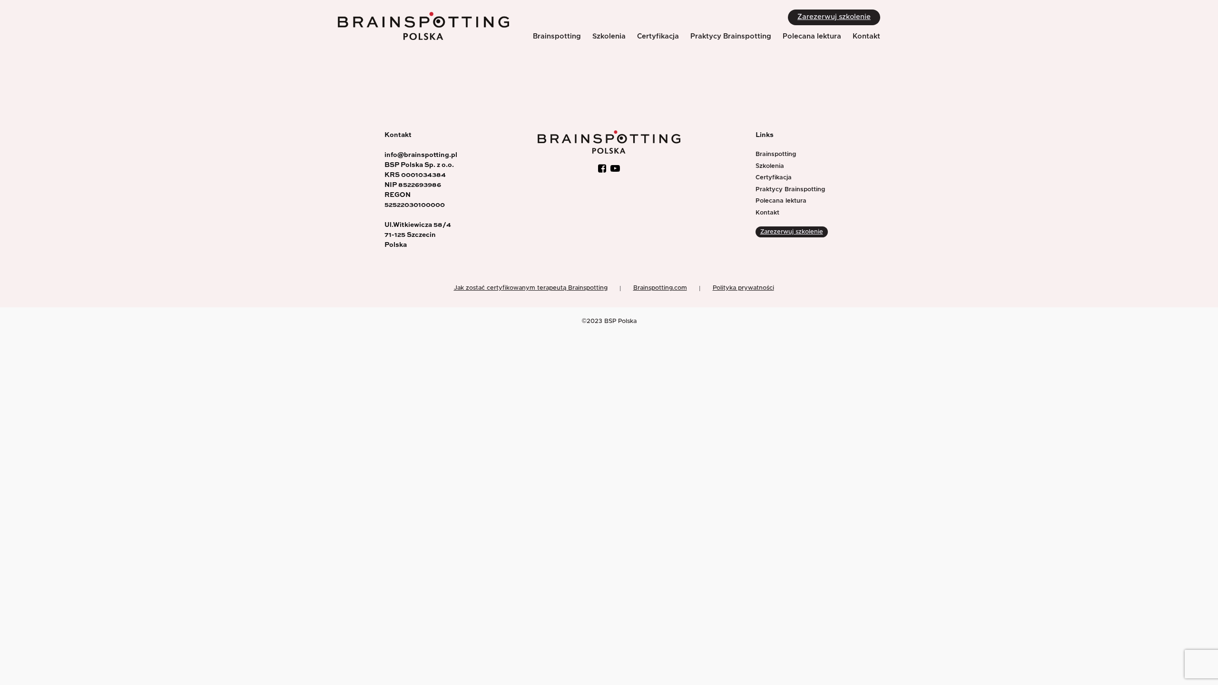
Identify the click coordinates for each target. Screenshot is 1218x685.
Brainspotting (557, 36)
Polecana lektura (812, 36)
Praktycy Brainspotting (730, 36)
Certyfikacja (658, 36)
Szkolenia (609, 36)
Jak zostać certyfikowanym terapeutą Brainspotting (531, 288)
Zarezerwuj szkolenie (834, 16)
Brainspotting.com (660, 288)
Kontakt (866, 36)
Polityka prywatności (743, 288)
